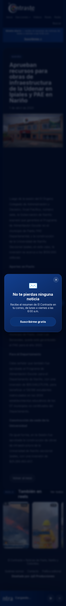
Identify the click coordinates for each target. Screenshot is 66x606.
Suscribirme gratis (33, 321)
